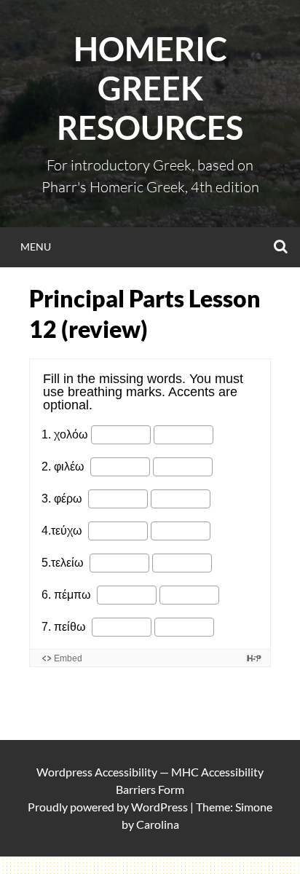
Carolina (157, 824)
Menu (35, 246)
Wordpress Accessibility (96, 772)
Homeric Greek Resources (150, 88)
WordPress (159, 807)
